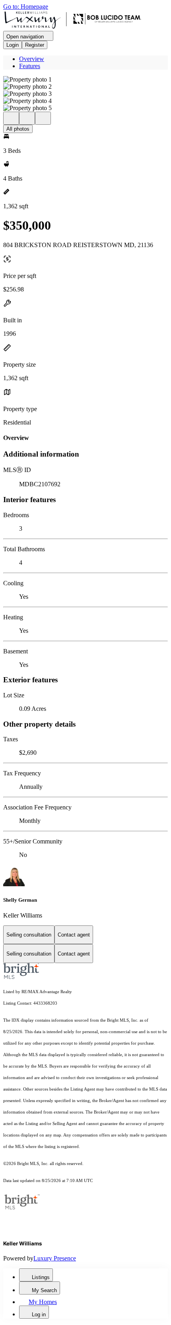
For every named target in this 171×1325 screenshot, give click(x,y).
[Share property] (43, 118)
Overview (31, 58)
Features (29, 66)
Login (12, 45)
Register (34, 45)
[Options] (11, 118)
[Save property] (27, 118)
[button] (85, 79)
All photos (17, 129)
